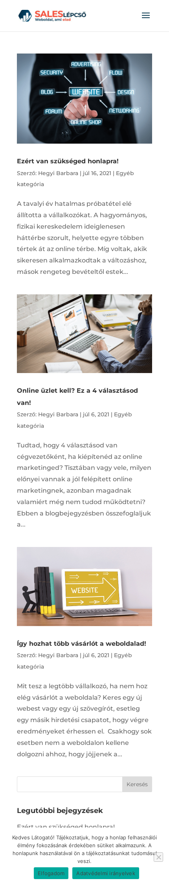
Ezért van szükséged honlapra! (68, 161)
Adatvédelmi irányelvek (105, 873)
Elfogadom (51, 873)
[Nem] (158, 857)
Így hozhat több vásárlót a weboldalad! (81, 643)
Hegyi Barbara (58, 173)
